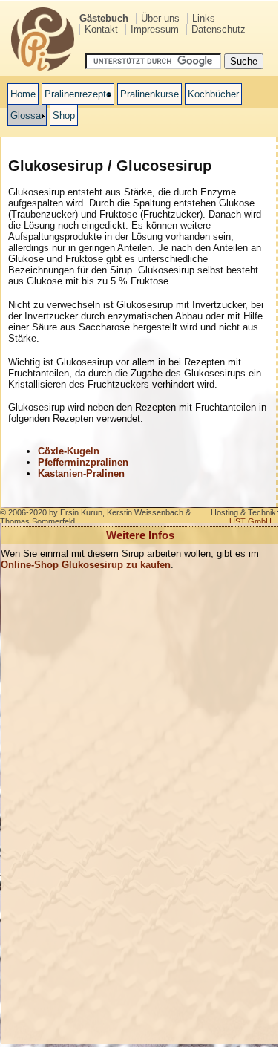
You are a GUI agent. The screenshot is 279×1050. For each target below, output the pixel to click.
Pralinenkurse (149, 94)
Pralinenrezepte (78, 94)
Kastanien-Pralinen (81, 473)
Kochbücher (213, 94)
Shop (64, 115)
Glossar (27, 115)
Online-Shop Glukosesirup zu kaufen (86, 564)
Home (23, 94)
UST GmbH (250, 521)
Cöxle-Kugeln (68, 451)
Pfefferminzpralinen (83, 462)
